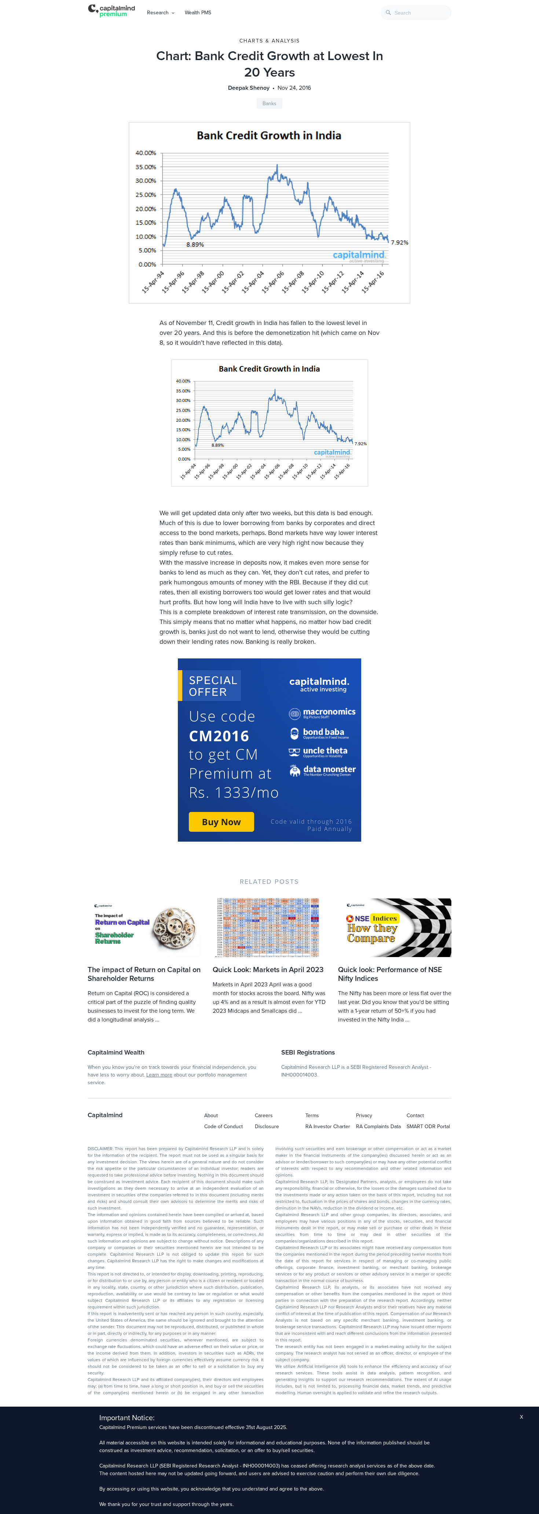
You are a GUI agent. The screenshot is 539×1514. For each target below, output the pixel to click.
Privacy (364, 1115)
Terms (312, 1115)
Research (158, 13)
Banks (269, 103)
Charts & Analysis (269, 41)
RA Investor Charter (327, 1126)
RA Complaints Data (378, 1126)
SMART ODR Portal (428, 1126)
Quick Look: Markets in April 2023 (268, 969)
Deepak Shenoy (249, 88)
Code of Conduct (223, 1126)
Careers (264, 1115)
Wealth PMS (198, 13)
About (211, 1115)
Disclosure (267, 1126)
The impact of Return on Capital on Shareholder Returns (144, 974)
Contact (415, 1115)
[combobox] (416, 12)
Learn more (159, 1075)
